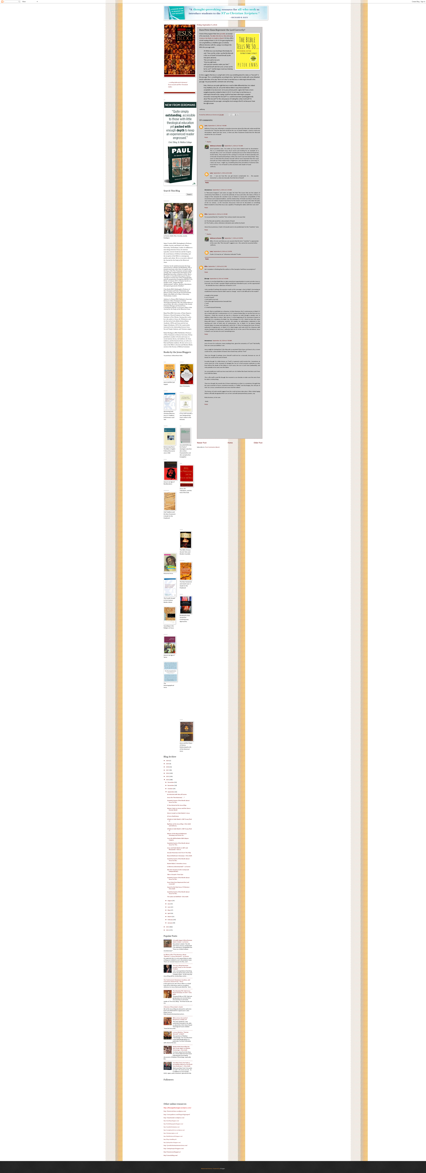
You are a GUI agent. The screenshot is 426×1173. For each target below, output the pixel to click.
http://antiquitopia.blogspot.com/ (174, 1148)
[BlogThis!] (231, 115)
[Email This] (229, 115)
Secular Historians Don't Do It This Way (179, 852)
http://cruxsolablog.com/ (171, 1155)
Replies (209, 141)
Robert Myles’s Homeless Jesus (176, 863)
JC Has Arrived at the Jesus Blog (176, 805)
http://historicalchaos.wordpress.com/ (175, 1111)
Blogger (222, 1168)
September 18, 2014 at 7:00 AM (222, 340)
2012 (167, 930)
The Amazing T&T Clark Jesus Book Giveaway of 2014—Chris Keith (182, 992)
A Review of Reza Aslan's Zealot (173, 1007)
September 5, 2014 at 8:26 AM (223, 173)
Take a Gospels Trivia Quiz (175, 874)
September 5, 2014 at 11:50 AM (222, 190)
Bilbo (206, 214)
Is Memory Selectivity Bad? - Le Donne (178, 866)
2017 (167, 770)
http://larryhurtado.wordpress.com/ (174, 1118)
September (171, 792)
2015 (167, 776)
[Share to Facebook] (236, 115)
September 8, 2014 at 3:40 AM (219, 278)
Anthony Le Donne (211, 115)
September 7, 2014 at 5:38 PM (234, 238)
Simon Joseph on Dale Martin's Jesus (178, 813)
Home (230, 443)
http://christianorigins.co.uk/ (171, 1133)
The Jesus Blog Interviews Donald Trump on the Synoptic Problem (182, 967)
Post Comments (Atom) (212, 447)
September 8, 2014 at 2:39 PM (223, 251)
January (170, 923)
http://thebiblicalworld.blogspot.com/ (173, 1136)
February (170, 919)
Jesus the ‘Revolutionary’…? (175, 797)
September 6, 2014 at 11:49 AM (217, 214)
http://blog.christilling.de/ (170, 1139)
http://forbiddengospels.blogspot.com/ (173, 1123)
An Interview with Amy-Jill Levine (177, 794)
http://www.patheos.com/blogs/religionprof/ (177, 1114)
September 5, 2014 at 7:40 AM (217, 125)
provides (223, 34)
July (169, 904)
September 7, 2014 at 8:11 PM (217, 266)
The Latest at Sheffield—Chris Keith (177, 896)
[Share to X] (233, 115)
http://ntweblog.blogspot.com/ (171, 1120)
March (170, 916)
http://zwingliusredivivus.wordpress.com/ (174, 1130)
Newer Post (201, 443)
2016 (167, 773)
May (169, 910)
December (171, 782)
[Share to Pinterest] (238, 115)
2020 (167, 760)
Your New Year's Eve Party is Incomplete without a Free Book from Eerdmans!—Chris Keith (182, 1064)
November (171, 785)
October (170, 788)
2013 (167, 927)
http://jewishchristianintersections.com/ (175, 1145)
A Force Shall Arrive (173, 816)
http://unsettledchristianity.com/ (172, 1127)
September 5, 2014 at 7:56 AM (234, 146)
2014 (167, 779)
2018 (167, 767)
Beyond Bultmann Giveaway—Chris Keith (179, 856)
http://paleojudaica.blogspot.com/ (172, 1142)
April (169, 913)
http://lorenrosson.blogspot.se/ (172, 1152)
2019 (167, 763)
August (170, 900)
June (169, 907)
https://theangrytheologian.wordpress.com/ (177, 1108)
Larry (206, 125)
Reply (206, 137)
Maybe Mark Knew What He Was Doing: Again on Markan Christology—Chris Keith (181, 1048)
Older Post (258, 443)
